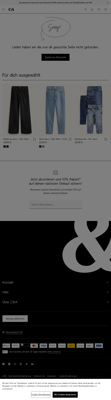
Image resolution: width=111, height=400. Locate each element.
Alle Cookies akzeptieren (65, 394)
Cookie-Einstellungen (40, 394)
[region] (55, 389)
